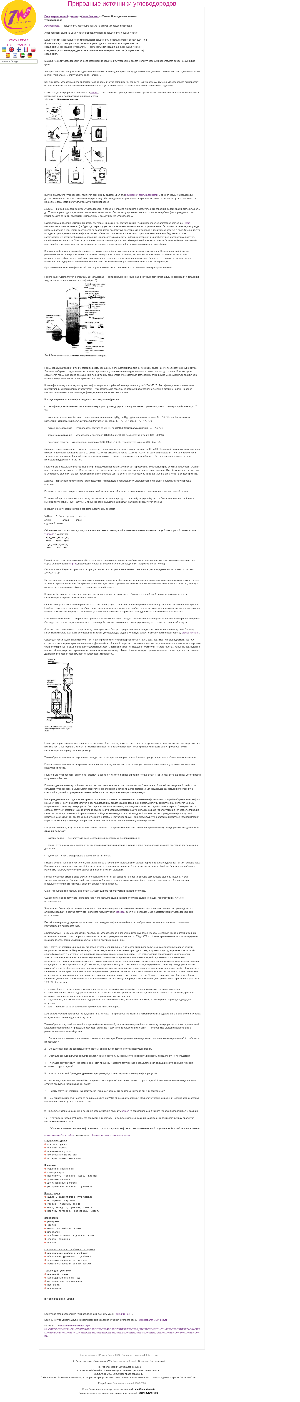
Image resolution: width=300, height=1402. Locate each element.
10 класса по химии (100, 1135)
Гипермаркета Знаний (124, 1361)
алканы (94, 92)
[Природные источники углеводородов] (57, 548)
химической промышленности (141, 194)
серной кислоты (190, 632)
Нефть (187, 223)
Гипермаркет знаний (56, 16)
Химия (74, 16)
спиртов (72, 563)
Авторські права (88, 1355)
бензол (125, 1111)
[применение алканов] (76, 183)
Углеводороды (52, 25)
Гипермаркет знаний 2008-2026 (129, 1383)
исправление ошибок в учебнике (59, 1135)
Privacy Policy (106, 1355)
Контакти (139, 1355)
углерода (49, 534)
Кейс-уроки (151, 1355)
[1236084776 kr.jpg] (45, 1144)
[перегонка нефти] (75, 356)
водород (120, 911)
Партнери (127, 1355)
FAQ (117, 1355)
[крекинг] (62, 731)
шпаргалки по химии (120, 1135)
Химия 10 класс (90, 16)
